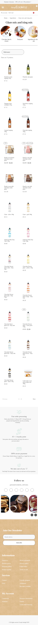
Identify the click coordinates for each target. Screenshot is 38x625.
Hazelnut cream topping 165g (8, 77)
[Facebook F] (11, 490)
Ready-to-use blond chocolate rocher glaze (9, 159)
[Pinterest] (27, 490)
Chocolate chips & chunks (6, 40)
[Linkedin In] (32, 490)
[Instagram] (6, 490)
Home (5, 18)
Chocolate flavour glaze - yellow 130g (28, 267)
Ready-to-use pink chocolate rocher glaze (27, 159)
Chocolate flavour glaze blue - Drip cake (9, 352)
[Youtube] (21, 490)
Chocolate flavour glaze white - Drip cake (8, 268)
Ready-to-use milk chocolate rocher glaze (9, 188)
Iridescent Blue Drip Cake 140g (9, 240)
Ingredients (13, 18)
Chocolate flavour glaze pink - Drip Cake (8, 296)
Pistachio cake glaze (28, 77)
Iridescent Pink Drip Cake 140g (28, 240)
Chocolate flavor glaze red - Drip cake (9, 324)
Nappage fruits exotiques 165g (8, 104)
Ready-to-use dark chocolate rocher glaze (27, 188)
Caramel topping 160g (8, 131)
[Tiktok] (16, 490)
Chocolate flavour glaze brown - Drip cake (27, 353)
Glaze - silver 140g (9, 214)
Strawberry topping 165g (28, 104)
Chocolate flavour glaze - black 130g (8, 380)
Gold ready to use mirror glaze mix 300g (27, 382)
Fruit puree (20, 39)
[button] (3, 7)
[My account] (32, 7)
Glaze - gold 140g (27, 214)
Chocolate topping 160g (27, 131)
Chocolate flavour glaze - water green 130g (27, 325)
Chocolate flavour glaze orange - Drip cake (28, 296)
